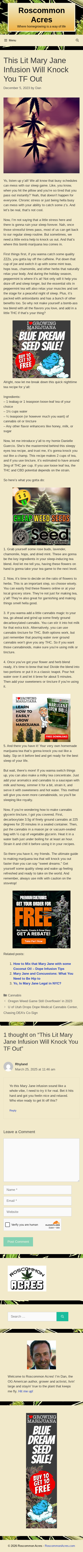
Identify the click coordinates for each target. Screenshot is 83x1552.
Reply (12, 1110)
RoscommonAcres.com (60, 1545)
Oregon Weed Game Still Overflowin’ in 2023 (40, 1001)
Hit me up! (25, 1391)
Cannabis (14, 995)
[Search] (62, 1316)
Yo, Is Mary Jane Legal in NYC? (37, 983)
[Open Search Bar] (77, 40)
